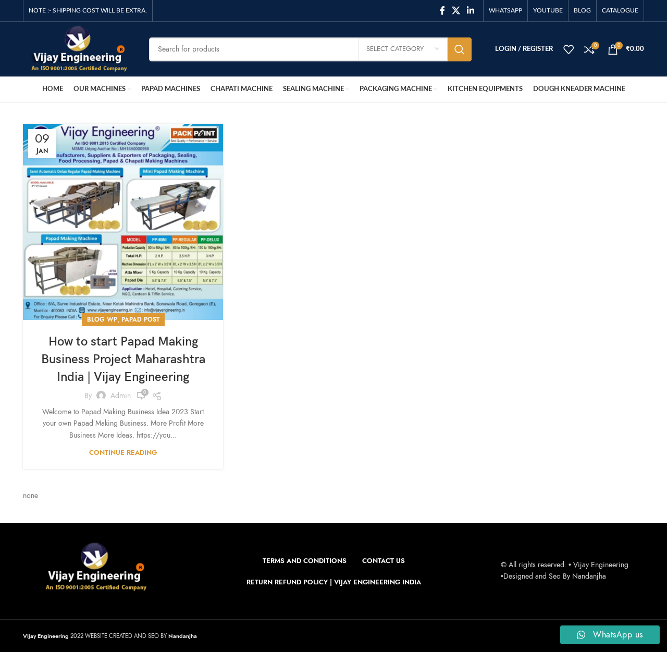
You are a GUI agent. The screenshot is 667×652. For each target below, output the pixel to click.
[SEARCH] (460, 49)
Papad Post (140, 319)
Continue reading (123, 452)
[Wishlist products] (568, 49)
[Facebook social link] (442, 11)
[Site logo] (78, 49)
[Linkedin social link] (471, 11)
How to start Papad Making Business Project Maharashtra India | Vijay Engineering (123, 359)
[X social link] (455, 11)
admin (120, 396)
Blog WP (102, 319)
